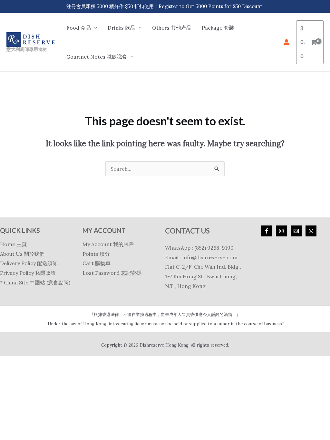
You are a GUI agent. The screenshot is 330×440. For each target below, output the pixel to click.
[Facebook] (266, 230)
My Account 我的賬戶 (108, 244)
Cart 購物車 (96, 263)
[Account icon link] (286, 42)
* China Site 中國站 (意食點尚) (35, 282)
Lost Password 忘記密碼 (111, 273)
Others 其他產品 (171, 27)
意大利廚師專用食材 (26, 49)
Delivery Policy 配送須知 (29, 263)
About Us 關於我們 (22, 254)
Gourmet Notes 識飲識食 (96, 56)
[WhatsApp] (311, 230)
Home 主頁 (13, 244)
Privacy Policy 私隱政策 (28, 273)
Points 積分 (96, 254)
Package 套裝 (218, 27)
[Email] (296, 230)
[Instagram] (281, 230)
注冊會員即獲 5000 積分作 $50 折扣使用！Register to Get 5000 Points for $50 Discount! (165, 6)
